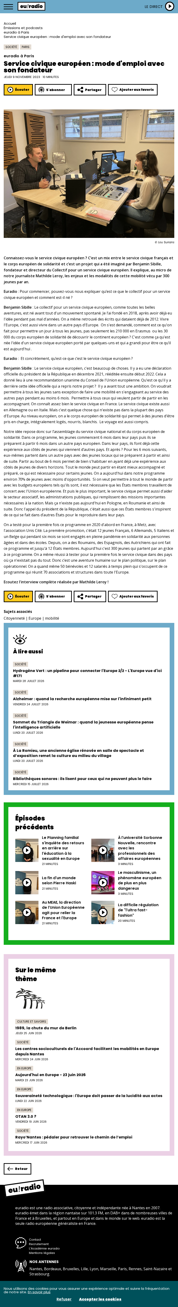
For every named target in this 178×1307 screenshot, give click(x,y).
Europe (35, 618)
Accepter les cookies (100, 1299)
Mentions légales (42, 1253)
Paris (25, 47)
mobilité (52, 618)
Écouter (22, 89)
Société (11, 47)
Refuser (64, 1299)
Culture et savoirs (31, 1021)
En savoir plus (39, 1292)
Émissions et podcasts (23, 27)
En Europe (24, 1068)
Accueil (10, 23)
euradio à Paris (16, 32)
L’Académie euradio (44, 1248)
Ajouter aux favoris (136, 89)
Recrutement (39, 1244)
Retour (21, 1168)
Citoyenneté (14, 618)
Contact (35, 1239)
